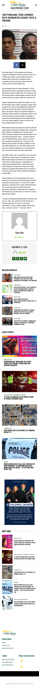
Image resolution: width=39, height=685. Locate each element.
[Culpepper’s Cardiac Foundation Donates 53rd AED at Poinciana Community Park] (7, 321)
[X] (23, 65)
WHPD (6, 462)
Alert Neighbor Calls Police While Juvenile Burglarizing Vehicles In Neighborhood (24, 603)
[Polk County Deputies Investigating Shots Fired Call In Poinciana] (7, 300)
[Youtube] (25, 258)
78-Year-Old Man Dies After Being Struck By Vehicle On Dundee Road (19, 398)
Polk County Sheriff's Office (15, 395)
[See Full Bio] (23, 237)
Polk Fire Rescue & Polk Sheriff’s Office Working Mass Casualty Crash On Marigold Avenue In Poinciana (25, 289)
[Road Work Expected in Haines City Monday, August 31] (19, 415)
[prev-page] (3, 613)
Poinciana (17, 275)
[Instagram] (17, 258)
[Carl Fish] (15, 253)
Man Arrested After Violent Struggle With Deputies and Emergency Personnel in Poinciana (25, 279)
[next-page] (6, 613)
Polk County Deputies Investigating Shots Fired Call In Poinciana (25, 301)
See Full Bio (18, 237)
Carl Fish (22, 252)
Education (8, 359)
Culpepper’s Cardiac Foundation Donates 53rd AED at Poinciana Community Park (25, 322)
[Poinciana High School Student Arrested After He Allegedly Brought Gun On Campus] (7, 310)
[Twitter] (21, 667)
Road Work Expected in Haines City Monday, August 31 (19, 431)
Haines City (8, 428)
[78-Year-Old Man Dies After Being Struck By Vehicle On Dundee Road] (19, 381)
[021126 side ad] (19, 502)
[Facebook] (17, 65)
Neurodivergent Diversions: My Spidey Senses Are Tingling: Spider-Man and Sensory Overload (17, 363)
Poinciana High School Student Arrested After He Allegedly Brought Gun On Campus (24, 311)
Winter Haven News (21, 599)
